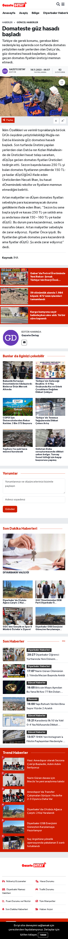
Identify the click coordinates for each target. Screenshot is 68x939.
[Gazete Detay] (11, 337)
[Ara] (58, 4)
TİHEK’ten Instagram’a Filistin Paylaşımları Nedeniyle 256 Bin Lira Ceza (45, 739)
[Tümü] (63, 641)
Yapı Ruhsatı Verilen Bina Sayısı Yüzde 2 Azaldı (46, 706)
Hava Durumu (47, 881)
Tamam (43, 935)
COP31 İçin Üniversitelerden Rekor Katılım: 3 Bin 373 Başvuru (17, 421)
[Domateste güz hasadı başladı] (34, 96)
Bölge (35, 13)
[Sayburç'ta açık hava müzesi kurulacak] (18, 437)
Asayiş (23, 13)
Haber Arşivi (46, 909)
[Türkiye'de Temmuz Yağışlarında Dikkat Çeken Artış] (50, 406)
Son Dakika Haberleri (17, 909)
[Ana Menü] (63, 4)
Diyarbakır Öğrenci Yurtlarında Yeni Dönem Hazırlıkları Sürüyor (43, 657)
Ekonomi (32, 699)
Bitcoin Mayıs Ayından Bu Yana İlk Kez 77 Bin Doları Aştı (44, 690)
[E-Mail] (24, 342)
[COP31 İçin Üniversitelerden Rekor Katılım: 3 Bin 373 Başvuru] (18, 406)
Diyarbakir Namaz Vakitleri (13, 891)
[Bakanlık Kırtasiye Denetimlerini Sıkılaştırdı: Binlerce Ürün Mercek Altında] (18, 370)
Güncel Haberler (27, 22)
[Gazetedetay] (14, 4)
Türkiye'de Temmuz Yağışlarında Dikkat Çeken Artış (46, 421)
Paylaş (9, 120)
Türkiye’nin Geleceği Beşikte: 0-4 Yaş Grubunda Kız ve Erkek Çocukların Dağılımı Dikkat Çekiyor (48, 386)
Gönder (10, 509)
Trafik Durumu (46, 889)
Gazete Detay (30, 335)
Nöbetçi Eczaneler (16, 881)
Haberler (7, 22)
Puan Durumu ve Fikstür (18, 901)
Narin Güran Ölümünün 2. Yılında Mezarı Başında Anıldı (46, 673)
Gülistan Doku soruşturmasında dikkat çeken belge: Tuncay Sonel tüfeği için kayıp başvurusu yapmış (49, 454)
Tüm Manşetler (47, 901)
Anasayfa (8, 13)
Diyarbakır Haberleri (39, 650)
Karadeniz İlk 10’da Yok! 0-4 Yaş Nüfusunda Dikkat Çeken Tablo (45, 723)
